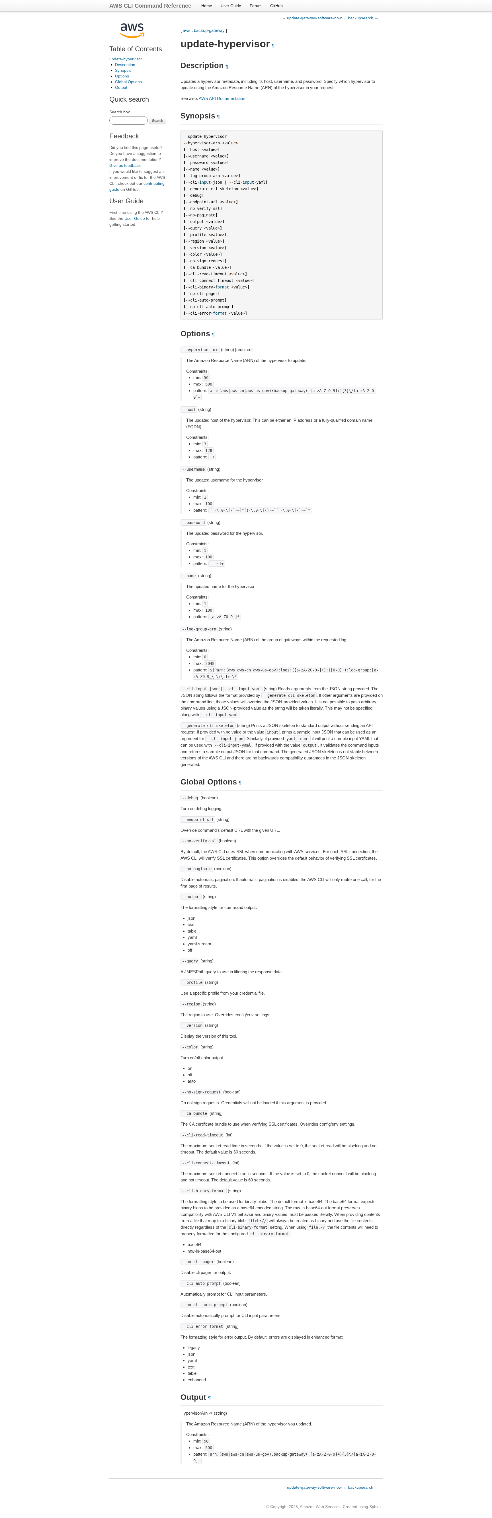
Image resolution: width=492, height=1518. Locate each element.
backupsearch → (363, 18)
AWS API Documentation (222, 98)
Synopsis (123, 70)
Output (121, 87)
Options (122, 76)
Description (125, 64)
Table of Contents (135, 49)
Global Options (128, 81)
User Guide (231, 5)
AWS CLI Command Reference (150, 6)
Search (157, 120)
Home (206, 5)
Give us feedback (125, 165)
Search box (119, 112)
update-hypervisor (125, 59)
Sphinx (375, 1506)
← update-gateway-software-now (312, 18)
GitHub (276, 5)
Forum (256, 5)
